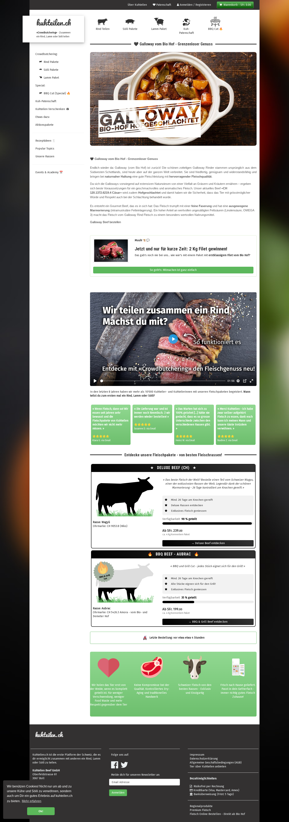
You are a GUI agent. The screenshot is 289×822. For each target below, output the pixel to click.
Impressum (197, 754)
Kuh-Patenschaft (45, 101)
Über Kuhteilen (137, 4)
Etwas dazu (42, 117)
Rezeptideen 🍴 (45, 140)
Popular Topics (44, 148)
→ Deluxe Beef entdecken (208, 543)
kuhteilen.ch (53, 22)
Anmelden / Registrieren (195, 4)
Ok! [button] (41, 811)
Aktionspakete (44, 124)
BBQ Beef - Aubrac (174, 554)
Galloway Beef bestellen (105, 222)
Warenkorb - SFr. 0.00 (236, 4)
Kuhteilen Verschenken (50, 109)
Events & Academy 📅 (49, 172)
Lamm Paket (50, 77)
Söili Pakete (50, 69)
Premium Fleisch (200, 810)
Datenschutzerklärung (204, 758)
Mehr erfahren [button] (31, 801)
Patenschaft (163, 4)
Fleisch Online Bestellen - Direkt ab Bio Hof (217, 814)
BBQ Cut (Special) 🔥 (56, 93)
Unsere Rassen (44, 156)
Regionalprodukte (201, 806)
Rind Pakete (50, 62)
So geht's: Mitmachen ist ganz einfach (173, 270)
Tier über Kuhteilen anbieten (208, 766)
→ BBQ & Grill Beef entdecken (208, 621)
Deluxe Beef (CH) (174, 468)
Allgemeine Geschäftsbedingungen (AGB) (216, 762)
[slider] (163, 381)
